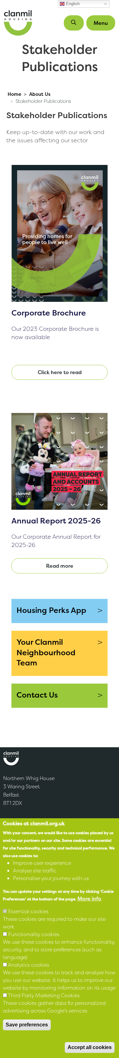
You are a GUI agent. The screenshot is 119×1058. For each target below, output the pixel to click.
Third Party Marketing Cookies (44, 995)
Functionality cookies (33, 934)
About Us (39, 94)
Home (14, 94)
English (72, 3)
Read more (59, 565)
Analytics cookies (28, 964)
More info (89, 898)
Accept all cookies (90, 1047)
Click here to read (60, 372)
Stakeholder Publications (43, 101)
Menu (101, 22)
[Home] (18, 23)
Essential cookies (28, 911)
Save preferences (27, 1024)
